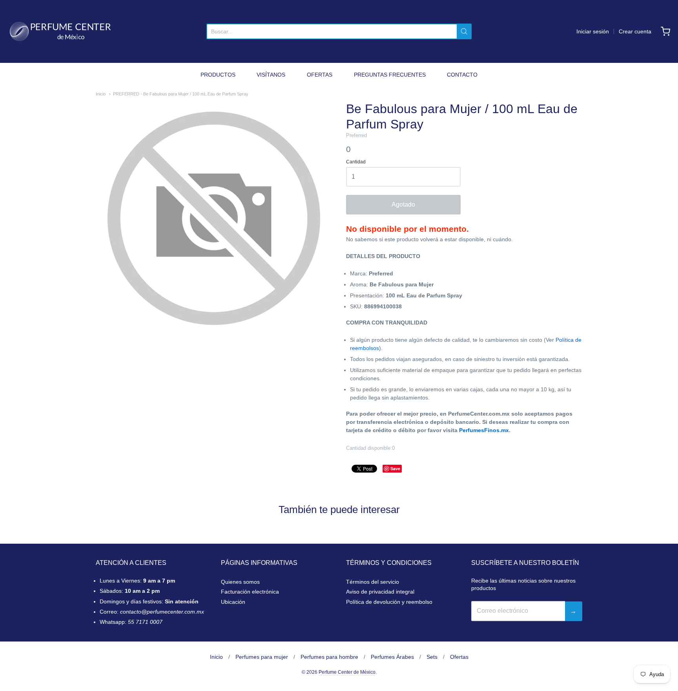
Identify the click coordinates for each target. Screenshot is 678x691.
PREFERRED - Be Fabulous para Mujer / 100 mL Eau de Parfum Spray (180, 94)
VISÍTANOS (271, 74)
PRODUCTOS (217, 74)
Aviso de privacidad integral (380, 591)
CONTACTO (462, 74)
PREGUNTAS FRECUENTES (390, 74)
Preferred (356, 135)
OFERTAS (319, 74)
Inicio (101, 94)
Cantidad (356, 162)
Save (395, 468)
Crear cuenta (635, 31)
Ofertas (459, 657)
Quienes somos (240, 582)
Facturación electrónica (250, 591)
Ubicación (233, 602)
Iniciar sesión (592, 31)
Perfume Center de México (347, 672)
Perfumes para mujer (261, 657)
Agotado (403, 204)
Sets (431, 657)
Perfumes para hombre (329, 657)
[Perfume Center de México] (60, 31)
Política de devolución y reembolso (389, 602)
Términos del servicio (372, 582)
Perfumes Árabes (392, 657)
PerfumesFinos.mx (484, 430)
